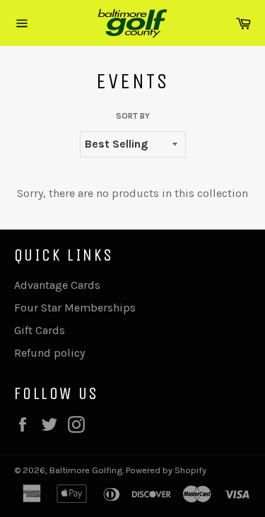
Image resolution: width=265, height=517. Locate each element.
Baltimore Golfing (85, 470)
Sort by (133, 116)
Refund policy (49, 352)
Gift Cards (39, 330)
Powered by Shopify (166, 470)
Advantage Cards (57, 285)
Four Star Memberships (75, 307)
